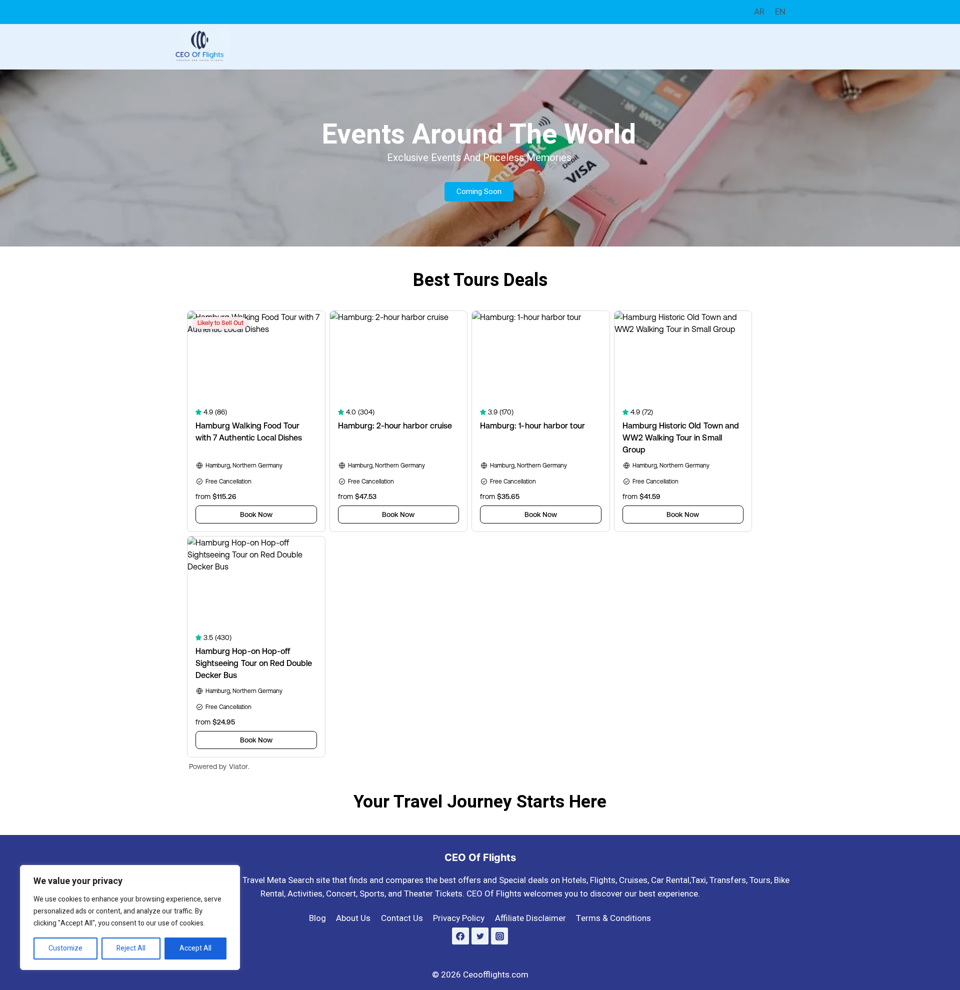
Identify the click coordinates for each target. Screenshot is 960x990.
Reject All (131, 948)
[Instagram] (499, 936)
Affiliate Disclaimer (530, 918)
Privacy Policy (458, 918)
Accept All (196, 948)
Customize (65, 948)
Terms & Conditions (613, 918)
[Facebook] (460, 936)
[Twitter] (480, 936)
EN (780, 12)
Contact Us (402, 918)
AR (759, 12)
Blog (317, 918)
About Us (353, 918)
